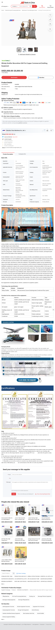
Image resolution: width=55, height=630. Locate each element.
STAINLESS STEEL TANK (6, 576)
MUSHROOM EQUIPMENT (46, 579)
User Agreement (35, 624)
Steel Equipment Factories (8, 606)
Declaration (42, 624)
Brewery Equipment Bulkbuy (9, 616)
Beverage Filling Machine (23, 599)
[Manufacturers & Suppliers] (27, 2)
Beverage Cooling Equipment (9, 599)
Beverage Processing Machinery (44, 10)
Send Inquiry (14, 77)
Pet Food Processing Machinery (19, 596)
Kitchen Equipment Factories (23, 606)
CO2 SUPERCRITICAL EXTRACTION (21, 579)
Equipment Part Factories (38, 606)
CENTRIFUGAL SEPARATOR (47, 581)
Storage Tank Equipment (23, 610)
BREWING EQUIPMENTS (6, 581)
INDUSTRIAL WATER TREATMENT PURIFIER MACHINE (34, 581)
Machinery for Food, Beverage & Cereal (29, 10)
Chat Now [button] (41, 77)
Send (14, 494)
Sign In (3, 147)
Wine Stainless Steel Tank (28, 613)
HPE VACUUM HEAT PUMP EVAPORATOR (34, 579)
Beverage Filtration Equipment (44, 596)
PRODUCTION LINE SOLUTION (21, 576)
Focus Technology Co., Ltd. (18, 624)
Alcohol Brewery (35, 610)
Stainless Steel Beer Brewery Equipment (11, 613)
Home (2, 10)
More (2, 619)
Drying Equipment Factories (9, 610)
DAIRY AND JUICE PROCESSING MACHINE (23, 581)
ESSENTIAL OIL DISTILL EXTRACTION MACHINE (47, 576)
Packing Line (32, 596)
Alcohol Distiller (40, 613)
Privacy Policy (48, 624)
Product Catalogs (22, 573)
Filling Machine (6, 596)
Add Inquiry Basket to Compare (28, 54)
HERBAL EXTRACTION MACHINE (34, 576)
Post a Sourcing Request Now (42, 494)
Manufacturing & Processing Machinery (13, 10)
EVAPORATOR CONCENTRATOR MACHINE (7, 579)
